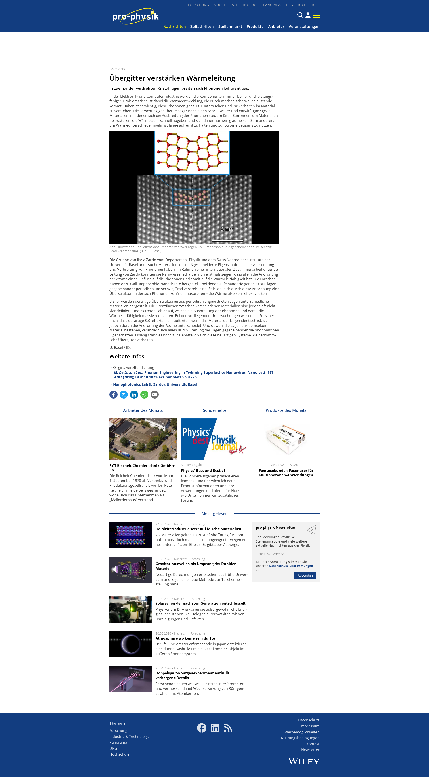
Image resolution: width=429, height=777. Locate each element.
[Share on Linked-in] (134, 395)
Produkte (255, 26)
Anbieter (276, 26)
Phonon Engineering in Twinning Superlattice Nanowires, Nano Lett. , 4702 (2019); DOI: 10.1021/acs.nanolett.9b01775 (194, 375)
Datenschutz (309, 720)
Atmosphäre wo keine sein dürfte (185, 638)
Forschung (198, 5)
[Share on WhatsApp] (144, 395)
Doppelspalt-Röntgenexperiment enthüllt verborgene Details (192, 675)
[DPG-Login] (308, 15)
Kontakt (313, 743)
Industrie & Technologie (236, 5)
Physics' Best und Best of (203, 470)
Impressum (310, 726)
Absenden (305, 575)
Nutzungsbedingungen (300, 737)
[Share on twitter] (124, 395)
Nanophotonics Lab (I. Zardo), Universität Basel (155, 384)
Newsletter (310, 749)
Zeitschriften (202, 26)
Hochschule (308, 5)
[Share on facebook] (113, 395)
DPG (289, 5)
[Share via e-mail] (155, 395)
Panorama (273, 5)
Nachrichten (174, 26)
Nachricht (180, 524)
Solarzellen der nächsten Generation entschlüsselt (201, 603)
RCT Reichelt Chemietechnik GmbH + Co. (142, 468)
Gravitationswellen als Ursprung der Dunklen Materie (196, 566)
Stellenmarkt (230, 26)
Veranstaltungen (304, 26)
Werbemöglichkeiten (302, 732)
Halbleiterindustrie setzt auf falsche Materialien (198, 528)
